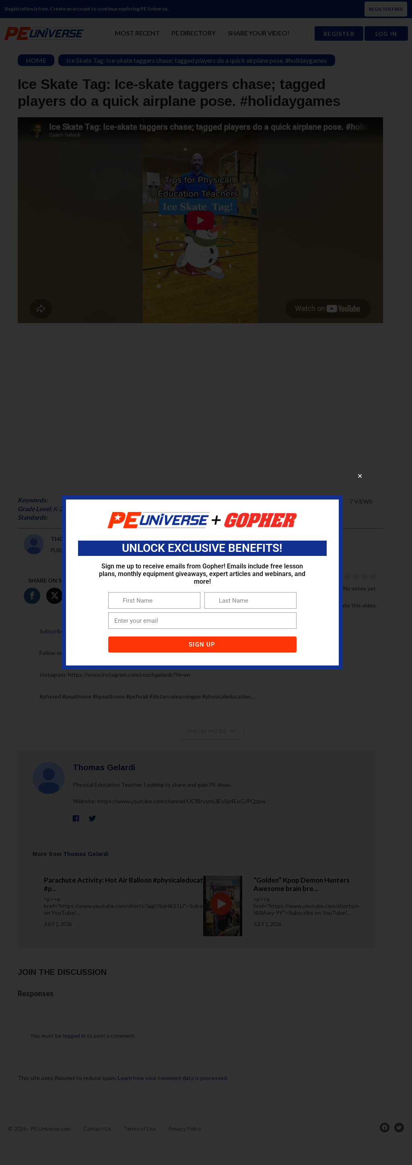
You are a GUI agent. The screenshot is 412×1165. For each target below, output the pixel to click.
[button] (360, 476)
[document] (206, 582)
